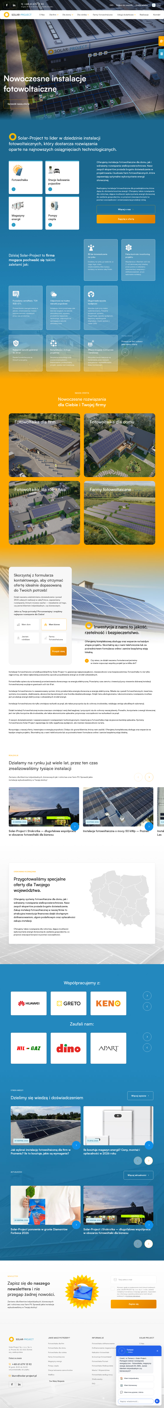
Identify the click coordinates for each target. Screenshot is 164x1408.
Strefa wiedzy (142, 5)
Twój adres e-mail (125, 1280)
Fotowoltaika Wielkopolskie (102, 1366)
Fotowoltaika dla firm (56, 1343)
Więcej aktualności (137, 1175)
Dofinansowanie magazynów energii (106, 1348)
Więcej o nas (124, 209)
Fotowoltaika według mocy (102, 1375)
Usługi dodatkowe (125, 14)
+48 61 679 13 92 (34, 4)
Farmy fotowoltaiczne (102, 14)
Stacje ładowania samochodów (60, 1370)
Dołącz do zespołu (124, 5)
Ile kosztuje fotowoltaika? (101, 1357)
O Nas (42, 14)
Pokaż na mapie (15, 1358)
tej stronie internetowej (133, 1296)
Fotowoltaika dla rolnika (57, 1352)
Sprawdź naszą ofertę (18, 104)
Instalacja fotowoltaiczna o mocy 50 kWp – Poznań (116, 831)
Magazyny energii (55, 1361)
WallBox (51, 1375)
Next (149, 777)
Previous (138, 777)
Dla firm (52, 14)
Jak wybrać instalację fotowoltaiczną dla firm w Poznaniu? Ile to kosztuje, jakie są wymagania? (41, 1151)
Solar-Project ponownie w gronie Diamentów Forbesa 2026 (39, 1231)
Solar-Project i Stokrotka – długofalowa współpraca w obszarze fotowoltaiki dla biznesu (42, 832)
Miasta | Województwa (100, 1370)
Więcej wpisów (138, 1096)
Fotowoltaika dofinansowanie (103, 1343)
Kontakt (156, 14)
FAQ (111, 5)
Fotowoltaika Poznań (100, 1361)
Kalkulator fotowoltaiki (100, 1352)
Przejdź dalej (58, 651)
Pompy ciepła (53, 1366)
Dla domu (67, 14)
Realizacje (144, 14)
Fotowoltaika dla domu (57, 1348)
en (159, 5)
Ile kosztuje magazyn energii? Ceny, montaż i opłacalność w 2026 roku (111, 1151)
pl (154, 5)
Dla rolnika (82, 14)
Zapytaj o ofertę (126, 219)
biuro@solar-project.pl (24, 1375)
